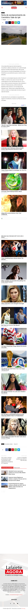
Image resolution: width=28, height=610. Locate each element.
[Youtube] (17, 603)
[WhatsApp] (15, 22)
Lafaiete (2, 10)
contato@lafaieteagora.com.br (16, 594)
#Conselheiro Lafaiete (9, 444)
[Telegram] (18, 22)
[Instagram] (14, 603)
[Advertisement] (14, 54)
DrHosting (23, 608)
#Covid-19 (15, 444)
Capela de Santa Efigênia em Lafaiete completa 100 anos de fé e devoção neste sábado (17, 479)
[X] (9, 22)
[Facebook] (6, 22)
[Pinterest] (12, 22)
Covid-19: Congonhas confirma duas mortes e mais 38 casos (21, 459)
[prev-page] (2, 491)
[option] (14, 3)
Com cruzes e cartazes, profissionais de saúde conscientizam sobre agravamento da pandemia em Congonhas (7, 460)
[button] (2, 7)
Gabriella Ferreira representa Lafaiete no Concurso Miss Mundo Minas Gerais (17, 472)
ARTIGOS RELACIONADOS (7, 467)
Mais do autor (17, 467)
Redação (4, 19)
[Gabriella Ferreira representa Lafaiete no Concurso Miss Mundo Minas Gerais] (4, 472)
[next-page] (4, 491)
